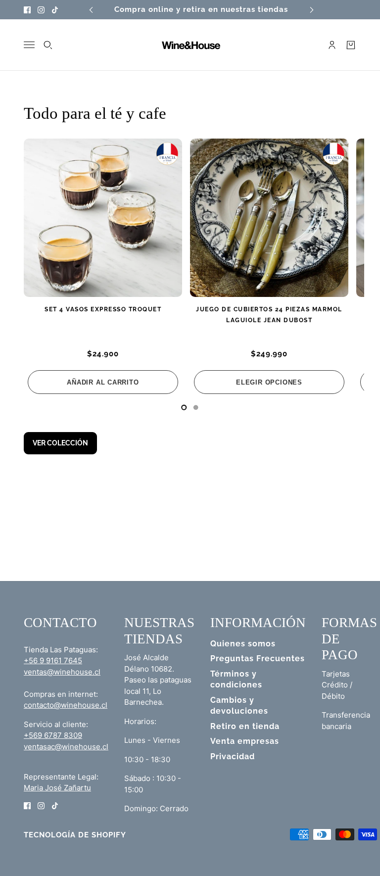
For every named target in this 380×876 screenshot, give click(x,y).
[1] (196, 407)
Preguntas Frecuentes (257, 658)
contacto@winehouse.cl (65, 705)
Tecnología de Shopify (75, 834)
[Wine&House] (190, 45)
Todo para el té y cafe (95, 113)
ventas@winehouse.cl (62, 672)
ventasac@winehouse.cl (66, 746)
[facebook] (27, 9)
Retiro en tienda (245, 726)
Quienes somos (243, 643)
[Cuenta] (332, 45)
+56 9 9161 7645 (53, 660)
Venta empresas (244, 741)
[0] (184, 407)
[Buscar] (48, 45)
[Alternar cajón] (29, 45)
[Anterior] (91, 9)
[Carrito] (350, 45)
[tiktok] (55, 9)
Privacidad (232, 756)
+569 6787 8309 (53, 735)
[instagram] (41, 9)
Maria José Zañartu (57, 787)
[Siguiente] (312, 9)
